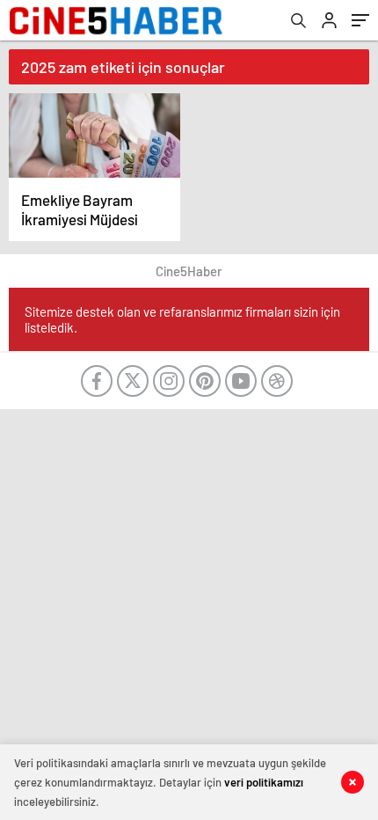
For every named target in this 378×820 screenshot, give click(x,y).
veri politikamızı (263, 782)
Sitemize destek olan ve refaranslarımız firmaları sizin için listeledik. (182, 319)
